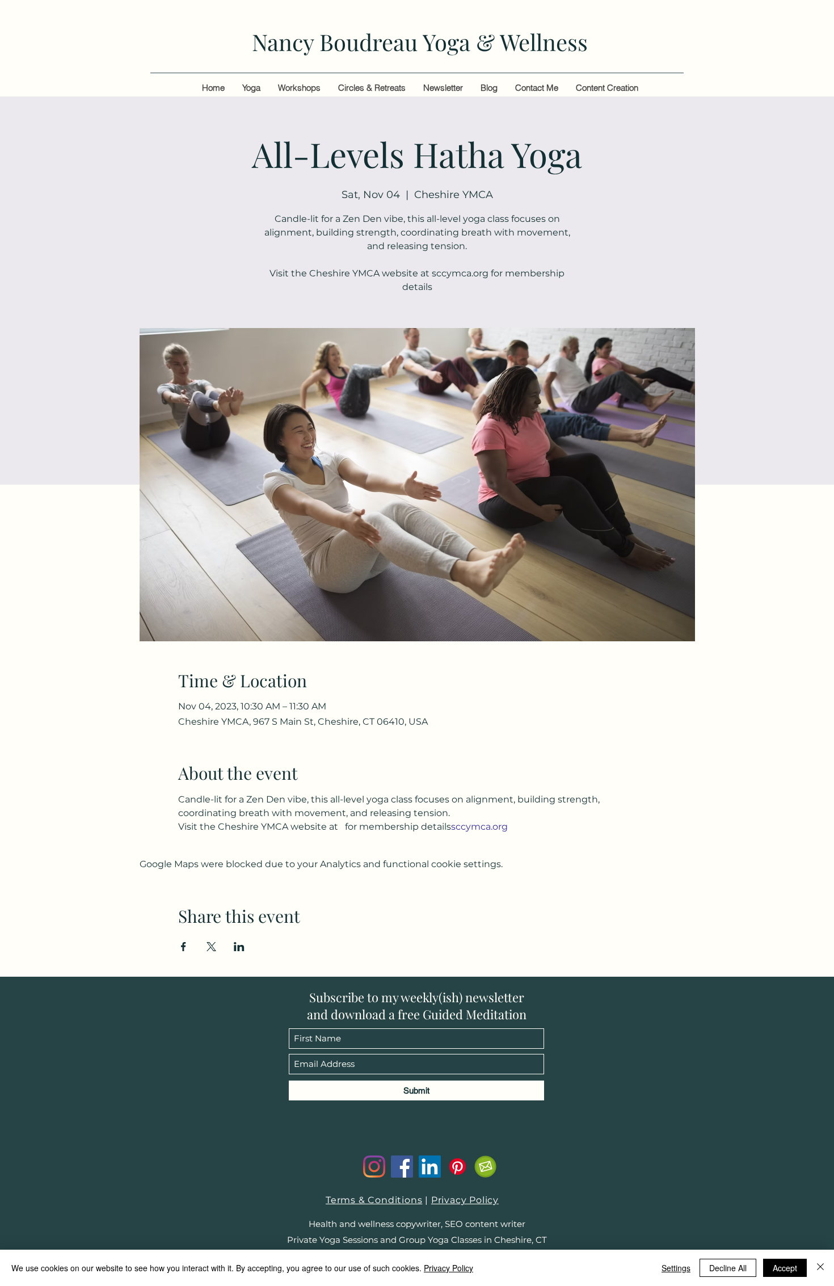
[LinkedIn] (430, 1166)
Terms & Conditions (374, 1200)
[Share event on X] (211, 946)
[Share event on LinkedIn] (239, 946)
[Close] (820, 1268)
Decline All (728, 1268)
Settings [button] (676, 1268)
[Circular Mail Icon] (485, 1166)
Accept (785, 1268)
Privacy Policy (465, 1200)
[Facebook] (402, 1166)
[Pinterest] (458, 1166)
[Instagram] (374, 1166)
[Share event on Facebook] (183, 946)
